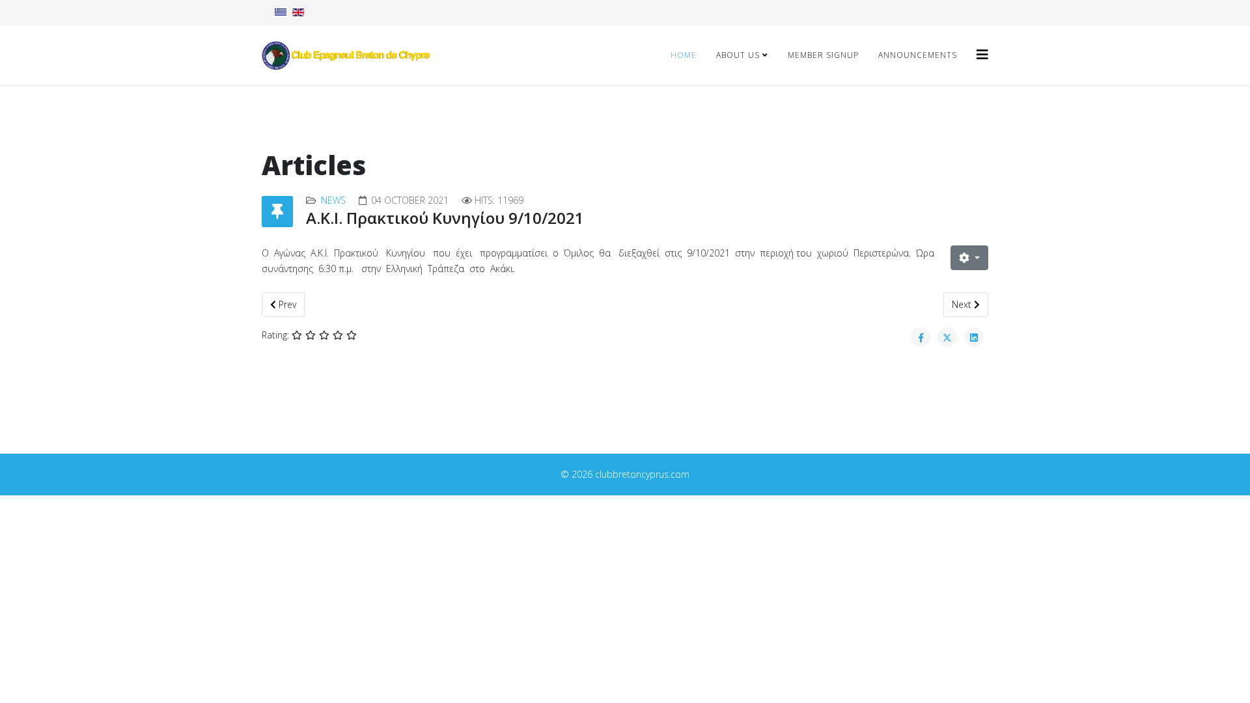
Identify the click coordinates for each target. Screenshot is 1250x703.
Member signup (823, 55)
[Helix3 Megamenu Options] (982, 54)
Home (684, 55)
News (333, 200)
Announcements (917, 55)
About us (738, 55)
